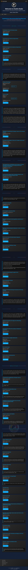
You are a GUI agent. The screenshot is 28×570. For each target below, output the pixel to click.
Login (2, 14)
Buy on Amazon (6, 34)
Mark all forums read (4, 562)
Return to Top (4, 561)
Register (5, 14)
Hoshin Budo (3, 560)
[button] (25, 14)
